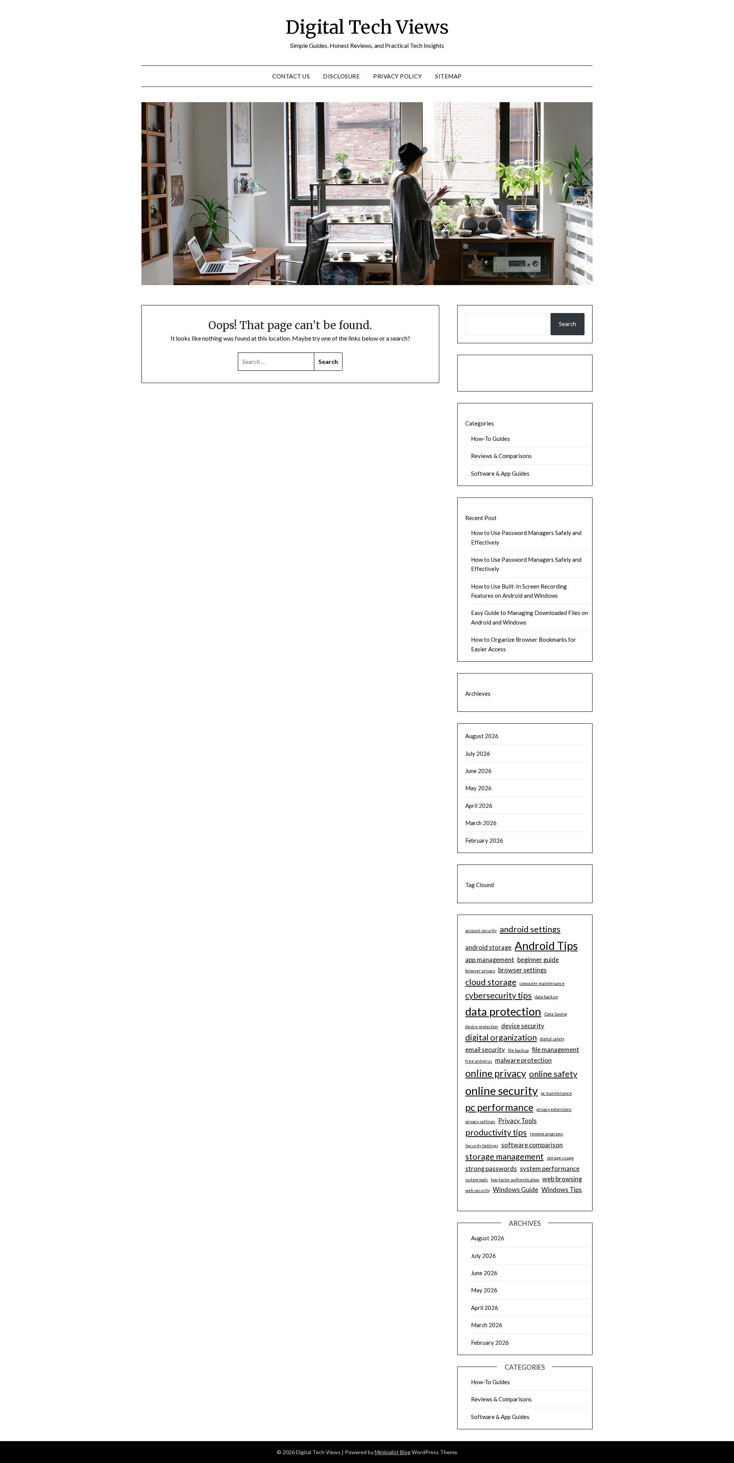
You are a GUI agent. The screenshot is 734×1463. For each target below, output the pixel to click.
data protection (503, 1011)
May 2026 (478, 788)
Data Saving (555, 1013)
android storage (488, 947)
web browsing (562, 1179)
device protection (481, 1026)
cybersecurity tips (498, 995)
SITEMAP (448, 76)
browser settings (522, 970)
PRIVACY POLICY (397, 76)
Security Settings (481, 1145)
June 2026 (478, 770)
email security (485, 1049)
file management (555, 1049)
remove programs (546, 1133)
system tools (476, 1179)
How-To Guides (490, 438)
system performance (550, 1169)
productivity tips (496, 1132)
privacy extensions (554, 1109)
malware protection (523, 1060)
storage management (504, 1156)
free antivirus (478, 1061)
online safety (553, 1074)
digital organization (501, 1037)
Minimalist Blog (393, 1452)
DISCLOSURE (341, 76)
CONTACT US (291, 76)
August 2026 (482, 735)
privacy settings (480, 1121)
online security (501, 1090)
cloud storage (490, 982)
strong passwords (491, 1169)
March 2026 (481, 822)
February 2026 (484, 840)
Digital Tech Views (367, 27)
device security (522, 1026)
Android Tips (546, 945)
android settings (530, 929)
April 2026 (478, 805)
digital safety (552, 1038)
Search (567, 323)
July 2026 (477, 753)
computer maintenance (542, 983)
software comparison (532, 1145)
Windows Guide (515, 1190)
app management (489, 960)
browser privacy (480, 970)
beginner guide (538, 960)
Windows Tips (561, 1190)
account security (481, 930)
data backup (546, 996)
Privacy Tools (517, 1121)
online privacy (495, 1073)
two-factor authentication (515, 1179)
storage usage (560, 1157)
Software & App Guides (500, 473)
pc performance (499, 1107)
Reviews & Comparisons (501, 455)
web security (477, 1190)
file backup (518, 1050)
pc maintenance (556, 1093)
